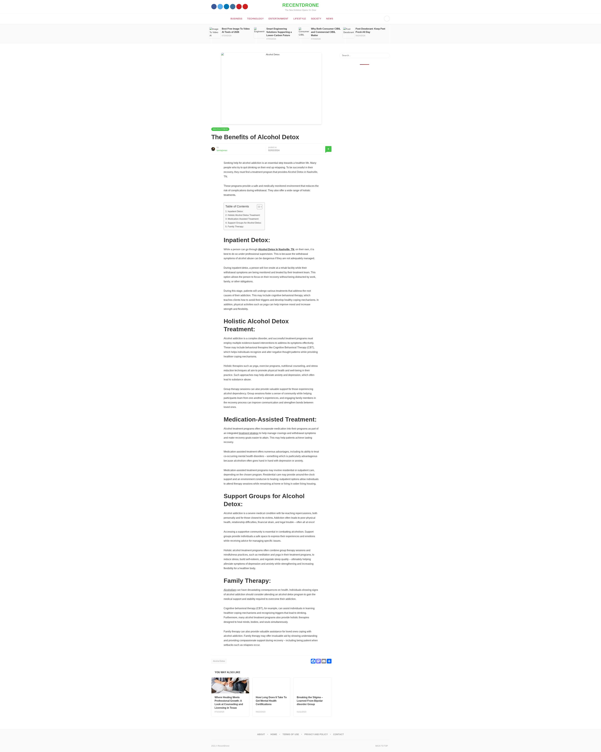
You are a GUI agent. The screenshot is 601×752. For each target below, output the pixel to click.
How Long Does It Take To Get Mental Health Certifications (271, 701)
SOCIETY (316, 18)
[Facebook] (214, 6)
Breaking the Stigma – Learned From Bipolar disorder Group (310, 701)
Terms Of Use (291, 734)
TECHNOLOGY (255, 18)
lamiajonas (222, 150)
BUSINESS (236, 18)
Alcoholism (230, 590)
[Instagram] (232, 6)
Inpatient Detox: (235, 211)
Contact (338, 734)
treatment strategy (249, 433)
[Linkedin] (226, 6)
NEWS (329, 18)
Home (273, 734)
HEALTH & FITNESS (220, 129)
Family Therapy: (236, 226)
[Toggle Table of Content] (258, 206)
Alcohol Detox (219, 661)
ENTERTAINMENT (278, 18)
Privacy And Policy (316, 734)
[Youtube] (245, 6)
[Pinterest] (239, 6)
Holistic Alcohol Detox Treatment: (244, 215)
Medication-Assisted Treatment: (243, 219)
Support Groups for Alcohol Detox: (245, 222)
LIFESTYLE (299, 18)
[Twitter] (220, 6)
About (261, 734)
